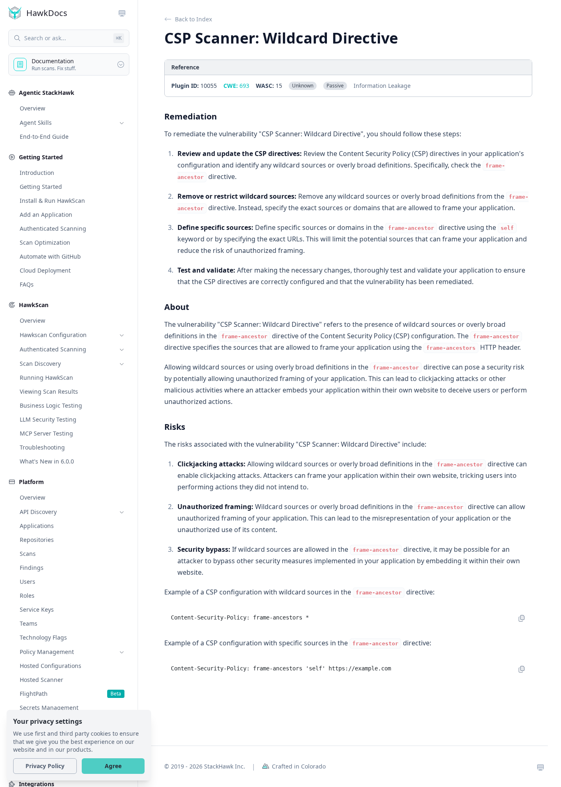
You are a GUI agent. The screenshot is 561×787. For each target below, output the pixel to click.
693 (236, 85)
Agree (113, 766)
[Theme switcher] (122, 13)
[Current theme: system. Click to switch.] (540, 766)
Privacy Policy (44, 766)
